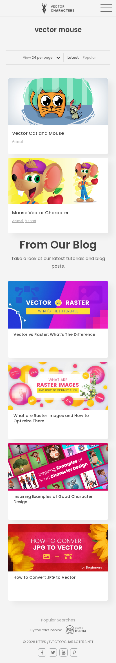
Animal (17, 141)
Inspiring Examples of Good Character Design (53, 499)
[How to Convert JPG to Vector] (58, 547)
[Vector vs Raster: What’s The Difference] (58, 305)
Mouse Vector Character (40, 213)
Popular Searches (58, 620)
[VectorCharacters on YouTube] (63, 652)
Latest (73, 57)
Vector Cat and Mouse (38, 133)
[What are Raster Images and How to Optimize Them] (58, 385)
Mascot (30, 221)
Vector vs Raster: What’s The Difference (54, 334)
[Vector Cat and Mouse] (58, 101)
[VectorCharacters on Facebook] (42, 652)
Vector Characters (58, 8)
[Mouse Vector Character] (58, 181)
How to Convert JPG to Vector (45, 577)
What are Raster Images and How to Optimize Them (51, 418)
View (38, 57)
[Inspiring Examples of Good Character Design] (58, 467)
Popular (89, 57)
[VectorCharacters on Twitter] (53, 652)
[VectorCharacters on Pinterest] (74, 652)
